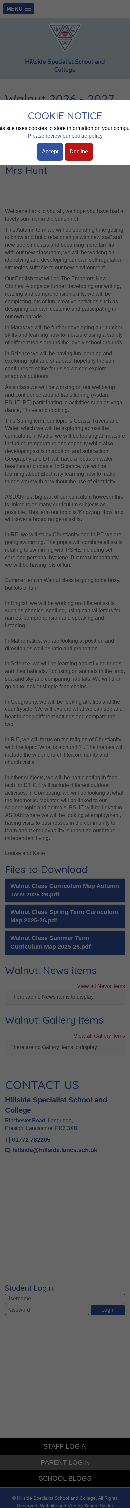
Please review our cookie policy (65, 136)
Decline (79, 151)
